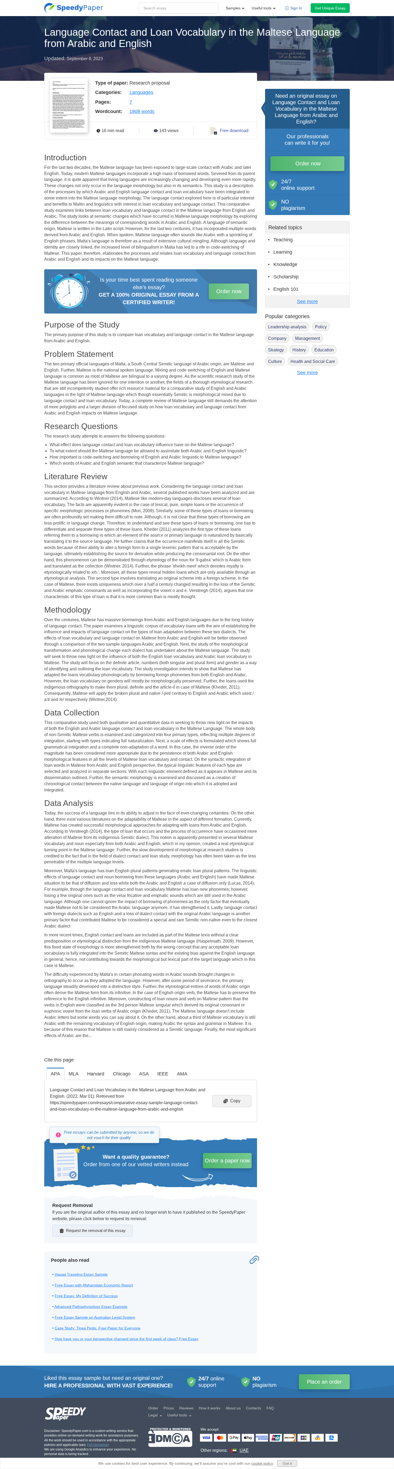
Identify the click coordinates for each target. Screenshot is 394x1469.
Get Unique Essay (330, 8)
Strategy (276, 350)
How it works (209, 1408)
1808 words (141, 111)
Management (307, 338)
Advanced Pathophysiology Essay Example (90, 1306)
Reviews (186, 1408)
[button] (73, 8)
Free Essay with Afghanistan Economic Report (94, 1285)
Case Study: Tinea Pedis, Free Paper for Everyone (97, 1328)
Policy (321, 327)
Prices (168, 1408)
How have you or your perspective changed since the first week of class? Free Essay (126, 1339)
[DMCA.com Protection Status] (170, 1440)
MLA (74, 1074)
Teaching (283, 239)
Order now (228, 291)
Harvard (95, 1074)
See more (307, 301)
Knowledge (285, 264)
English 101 (286, 289)
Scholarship (286, 276)
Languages (141, 92)
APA (55, 1074)
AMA (182, 1074)
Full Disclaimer (98, 1445)
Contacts (253, 1408)
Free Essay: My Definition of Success (86, 1296)
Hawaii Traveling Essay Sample (81, 1274)
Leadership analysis (287, 327)
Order (153, 1408)
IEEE (162, 1074)
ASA (144, 1074)
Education (324, 350)
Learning (282, 252)
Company (277, 338)
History (299, 350)
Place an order (324, 1382)
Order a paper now (227, 1160)
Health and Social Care (313, 361)
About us (233, 1408)
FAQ (270, 1408)
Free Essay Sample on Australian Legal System (95, 1317)
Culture (275, 361)
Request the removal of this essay (96, 1230)
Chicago (122, 1074)
